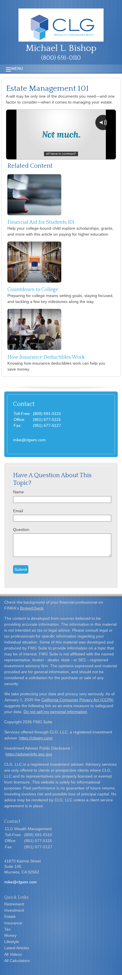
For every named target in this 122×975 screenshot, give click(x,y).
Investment (14, 910)
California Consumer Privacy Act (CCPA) (77, 700)
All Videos (13, 954)
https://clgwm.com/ (36, 738)
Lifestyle (11, 941)
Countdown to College (32, 289)
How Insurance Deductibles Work (46, 357)
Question (21, 529)
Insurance (13, 923)
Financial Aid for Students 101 (40, 222)
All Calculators (17, 960)
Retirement (14, 904)
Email (18, 511)
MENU (17, 68)
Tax (7, 929)
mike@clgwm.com (29, 440)
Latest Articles (16, 948)
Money (10, 935)
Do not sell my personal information (55, 711)
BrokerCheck (31, 608)
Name (18, 492)
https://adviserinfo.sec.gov (28, 754)
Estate (10, 916)
